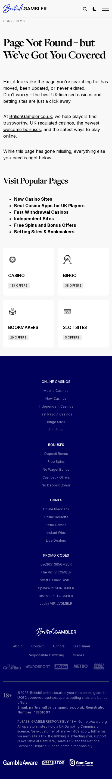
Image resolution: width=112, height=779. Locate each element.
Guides (78, 655)
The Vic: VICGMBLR (56, 572)
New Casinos (56, 398)
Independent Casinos (56, 406)
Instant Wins (56, 532)
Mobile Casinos (56, 391)
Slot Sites (56, 430)
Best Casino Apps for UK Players (49, 205)
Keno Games (56, 525)
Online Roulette (56, 517)
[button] (85, 9)
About (18, 646)
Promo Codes (56, 555)
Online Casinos (56, 381)
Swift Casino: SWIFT (56, 580)
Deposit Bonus (56, 454)
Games (56, 500)
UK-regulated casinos (52, 123)
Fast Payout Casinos (56, 414)
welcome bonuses (22, 129)
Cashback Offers (56, 477)
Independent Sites (34, 218)
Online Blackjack (56, 509)
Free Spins (56, 462)
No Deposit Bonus (56, 485)
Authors (58, 646)
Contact (37, 646)
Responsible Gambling (46, 655)
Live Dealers (56, 540)
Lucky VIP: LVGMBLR (56, 603)
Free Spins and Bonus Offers (45, 225)
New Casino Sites (33, 199)
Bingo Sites (56, 422)
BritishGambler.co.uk (30, 116)
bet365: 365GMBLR (56, 564)
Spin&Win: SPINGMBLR (56, 588)
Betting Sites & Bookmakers (44, 231)
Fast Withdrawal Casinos (41, 212)
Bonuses (56, 444)
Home (7, 21)
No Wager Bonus (56, 469)
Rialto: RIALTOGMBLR (56, 596)
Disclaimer (81, 646)
